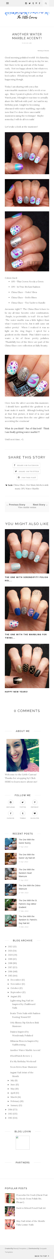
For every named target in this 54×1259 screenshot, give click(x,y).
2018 (10, 963)
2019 (10, 959)
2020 (10, 955)
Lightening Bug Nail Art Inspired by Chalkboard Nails (22, 1004)
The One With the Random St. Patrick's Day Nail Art (28, 919)
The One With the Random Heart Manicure (26, 873)
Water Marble (32, 488)
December (16, 979)
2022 (10, 946)
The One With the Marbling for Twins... (26, 636)
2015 (10, 975)
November (16, 984)
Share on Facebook (28, 465)
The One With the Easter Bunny (26, 841)
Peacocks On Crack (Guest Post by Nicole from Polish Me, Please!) (32, 1199)
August (14, 996)
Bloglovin (35, 818)
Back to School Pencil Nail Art (31, 1208)
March (14, 1097)
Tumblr (23, 818)
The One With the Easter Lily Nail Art (27, 856)
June (13, 1084)
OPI (23, 488)
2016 (10, 971)
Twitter (23, 807)
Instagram (11, 807)
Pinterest (34, 807)
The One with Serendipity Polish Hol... (26, 579)
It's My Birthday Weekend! (23, 1061)
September (16, 992)
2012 (10, 1118)
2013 (10, 1113)
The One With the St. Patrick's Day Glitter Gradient (28, 903)
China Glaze (19, 485)
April (13, 1093)
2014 (10, 1109)
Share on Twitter (29, 471)
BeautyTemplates (19, 1248)
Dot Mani (30, 485)
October (15, 988)
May (13, 1088)
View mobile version (27, 507)
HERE (8, 781)
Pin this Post (29, 477)
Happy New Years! (16, 691)
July (12, 1080)
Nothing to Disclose (43, 50)
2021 (10, 950)
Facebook (10, 818)
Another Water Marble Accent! (25, 1050)
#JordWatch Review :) (21, 1056)
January (14, 1105)
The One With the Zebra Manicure (29, 887)
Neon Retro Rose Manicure (23, 1067)
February (15, 1101)
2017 (10, 967)
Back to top (41, 1256)
